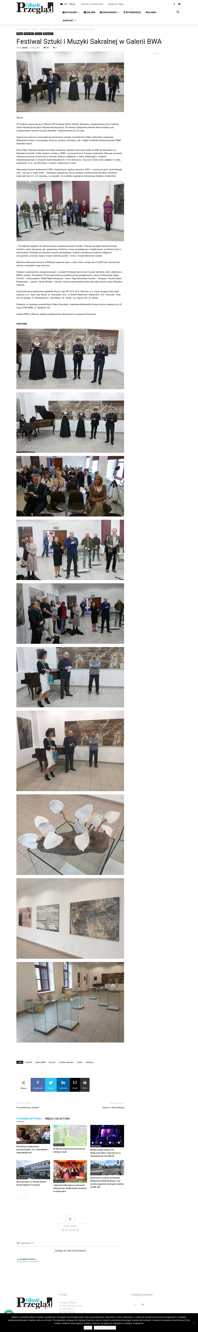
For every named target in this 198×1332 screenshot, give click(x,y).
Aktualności (46, 29)
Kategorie (71, 12)
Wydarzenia (48, 34)
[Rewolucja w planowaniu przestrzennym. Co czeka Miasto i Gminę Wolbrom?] (33, 1134)
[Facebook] (174, 4)
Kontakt (68, 20)
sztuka (79, 1062)
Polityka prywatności (105, 1327)
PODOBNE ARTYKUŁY (29, 1118)
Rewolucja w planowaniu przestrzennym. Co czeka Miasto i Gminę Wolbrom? (32, 1149)
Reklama (150, 12)
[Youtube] (179, 4)
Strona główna (22, 29)
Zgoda (88, 1327)
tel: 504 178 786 (67, 1312)
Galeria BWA (40, 1062)
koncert (52, 1062)
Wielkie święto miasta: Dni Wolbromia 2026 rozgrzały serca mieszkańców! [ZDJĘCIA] (105, 1153)
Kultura (38, 34)
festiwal (28, 1062)
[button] (178, 12)
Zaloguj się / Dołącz (116, 4)
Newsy (35, 29)
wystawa (89, 1062)
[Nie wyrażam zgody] (194, 1322)
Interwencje (133, 12)
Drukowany (109, 12)
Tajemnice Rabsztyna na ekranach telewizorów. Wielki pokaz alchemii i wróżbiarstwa (70, 1188)
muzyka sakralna (66, 1062)
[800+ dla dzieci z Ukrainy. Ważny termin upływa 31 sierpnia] (33, 1169)
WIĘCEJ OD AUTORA (57, 1118)
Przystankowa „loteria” (27, 1107)
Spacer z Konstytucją (113, 1107)
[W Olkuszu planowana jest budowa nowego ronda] (70, 1135)
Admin (25, 47)
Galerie (90, 12)
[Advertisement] (70, 1050)
